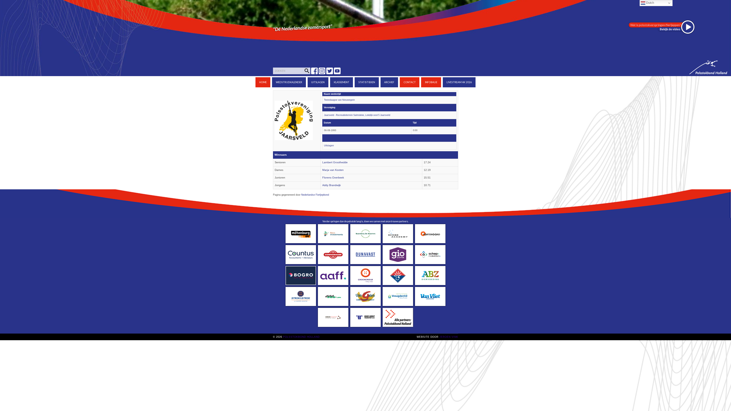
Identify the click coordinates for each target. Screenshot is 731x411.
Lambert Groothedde (335, 162)
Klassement (341, 82)
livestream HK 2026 (459, 82)
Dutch (649, 2)
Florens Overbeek (333, 177)
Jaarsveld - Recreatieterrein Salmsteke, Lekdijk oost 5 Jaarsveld (357, 115)
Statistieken (366, 82)
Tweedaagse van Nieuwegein (339, 100)
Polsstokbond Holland (301, 336)
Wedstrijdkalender (289, 82)
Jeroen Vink (448, 336)
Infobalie (431, 82)
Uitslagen (318, 82)
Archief (389, 82)
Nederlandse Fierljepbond (315, 195)
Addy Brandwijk (331, 185)
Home (263, 82)
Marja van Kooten (333, 170)
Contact (410, 82)
